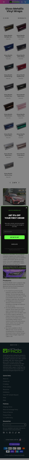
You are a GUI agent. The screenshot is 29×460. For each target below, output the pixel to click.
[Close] (26, 207)
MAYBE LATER (14, 244)
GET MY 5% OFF (14, 237)
